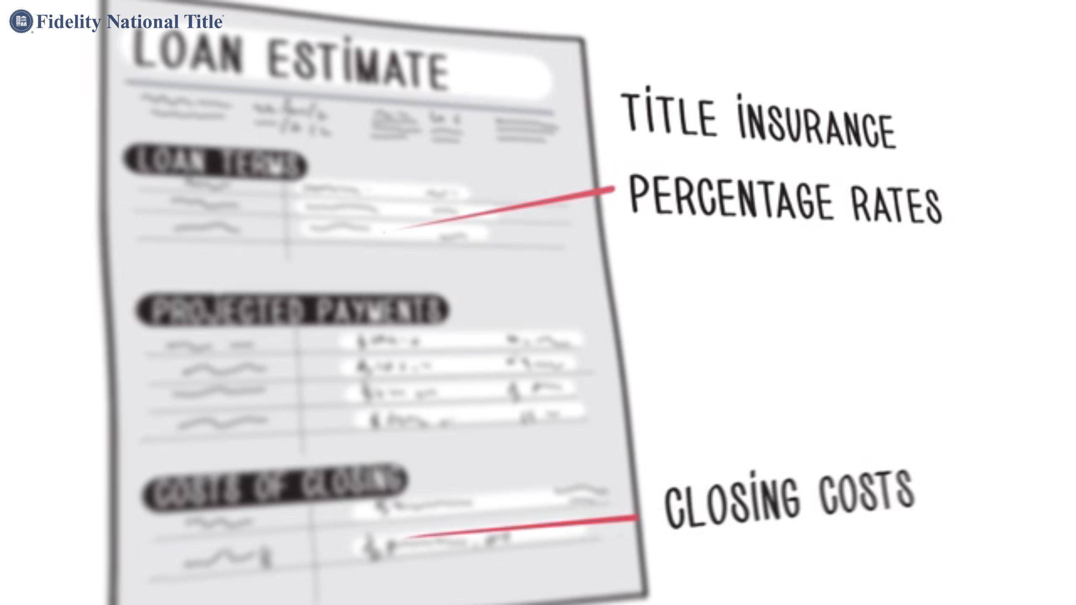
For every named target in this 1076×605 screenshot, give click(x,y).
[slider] (528, 596)
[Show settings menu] (1043, 596)
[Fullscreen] (1065, 596)
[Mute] (1021, 596)
